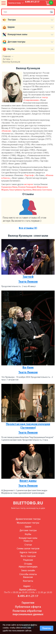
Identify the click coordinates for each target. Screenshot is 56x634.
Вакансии (28, 577)
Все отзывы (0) (28, 228)
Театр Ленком (28, 281)
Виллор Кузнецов (11, 61)
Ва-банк (28, 367)
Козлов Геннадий (27, 187)
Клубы (28, 534)
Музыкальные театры (28, 523)
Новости (28, 541)
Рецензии (28, 560)
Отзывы (28, 564)
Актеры (6, 59)
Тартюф (28, 276)
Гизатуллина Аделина (20, 190)
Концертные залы (28, 538)
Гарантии (28, 602)
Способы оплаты (28, 574)
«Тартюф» (29, 175)
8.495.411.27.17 (32, 2)
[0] (48, 3)
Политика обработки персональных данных (28, 613)
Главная (7, 56)
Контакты (28, 581)
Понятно (46, 628)
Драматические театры (28, 519)
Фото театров (28, 556)
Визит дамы (28, 481)
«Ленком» (6, 131)
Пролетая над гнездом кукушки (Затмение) (28, 426)
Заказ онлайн (28, 570)
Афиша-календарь (28, 567)
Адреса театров (28, 552)
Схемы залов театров (28, 548)
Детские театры (28, 530)
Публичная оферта (28, 607)
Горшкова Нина (9, 187)
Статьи (28, 545)
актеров (28, 184)
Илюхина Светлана (42, 190)
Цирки (28, 527)
